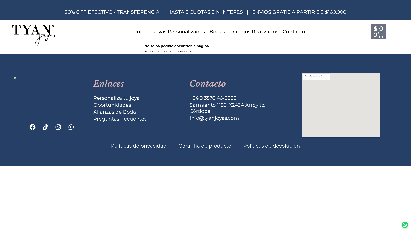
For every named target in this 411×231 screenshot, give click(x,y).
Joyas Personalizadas (179, 31)
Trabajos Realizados (254, 31)
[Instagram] (58, 127)
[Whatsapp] (71, 127)
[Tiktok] (45, 127)
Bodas (217, 31)
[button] (405, 225)
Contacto (294, 31)
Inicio (142, 31)
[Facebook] (32, 127)
